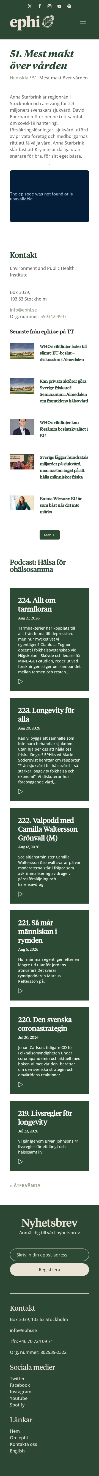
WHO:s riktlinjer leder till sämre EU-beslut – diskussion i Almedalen (63, 353)
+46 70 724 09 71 (36, 1341)
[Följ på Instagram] (49, 6)
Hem (15, 1431)
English (17, 1451)
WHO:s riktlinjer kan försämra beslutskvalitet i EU (64, 429)
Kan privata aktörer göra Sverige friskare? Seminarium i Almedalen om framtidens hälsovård (64, 391)
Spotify (17, 1405)
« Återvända (25, 1186)
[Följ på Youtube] (59, 6)
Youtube (19, 1398)
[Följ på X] (30, 6)
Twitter (17, 1379)
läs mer (41, 680)
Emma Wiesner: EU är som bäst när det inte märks (61, 505)
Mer (47, 534)
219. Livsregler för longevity (45, 1117)
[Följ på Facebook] (39, 6)
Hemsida (19, 78)
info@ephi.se (23, 310)
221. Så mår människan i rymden (37, 931)
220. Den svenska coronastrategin (45, 1024)
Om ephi (19, 1438)
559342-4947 (53, 316)
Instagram (20, 1392)
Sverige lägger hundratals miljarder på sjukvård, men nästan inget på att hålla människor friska (64, 467)
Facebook (20, 1385)
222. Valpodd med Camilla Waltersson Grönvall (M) (48, 829)
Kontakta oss (23, 1444)
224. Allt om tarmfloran (37, 604)
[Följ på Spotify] (69, 6)
